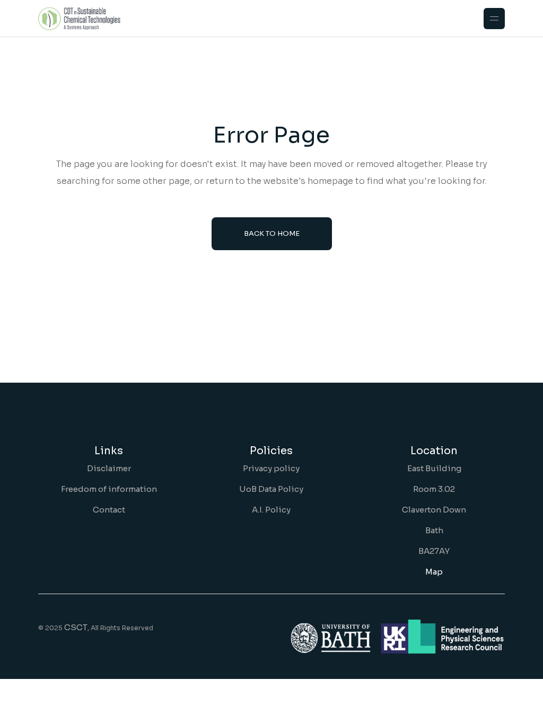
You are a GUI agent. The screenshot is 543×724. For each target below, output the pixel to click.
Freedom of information (109, 489)
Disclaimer (109, 468)
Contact (109, 510)
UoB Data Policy (271, 489)
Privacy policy (271, 468)
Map (434, 572)
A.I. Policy (271, 510)
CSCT (75, 627)
